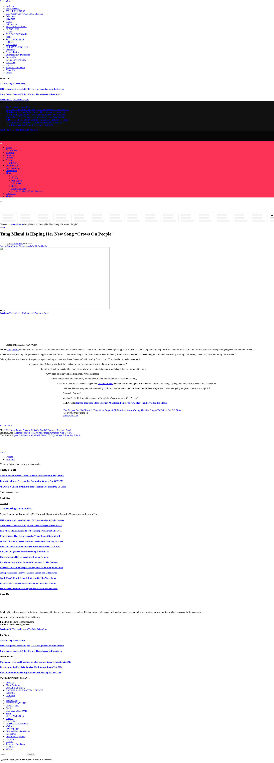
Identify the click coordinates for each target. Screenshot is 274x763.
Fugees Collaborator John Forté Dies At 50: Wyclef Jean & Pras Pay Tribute (46, 435)
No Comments (17, 243)
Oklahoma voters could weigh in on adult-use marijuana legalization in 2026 (35, 662)
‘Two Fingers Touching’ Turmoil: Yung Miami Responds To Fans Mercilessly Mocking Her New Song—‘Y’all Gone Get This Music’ (122, 410)
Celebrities (10, 16)
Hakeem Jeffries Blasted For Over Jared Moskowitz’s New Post (34, 122)
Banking (10, 152)
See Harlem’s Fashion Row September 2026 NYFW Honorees (29, 588)
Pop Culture (11, 44)
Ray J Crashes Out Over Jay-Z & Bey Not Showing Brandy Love (30, 672)
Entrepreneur (11, 24)
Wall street (10, 49)
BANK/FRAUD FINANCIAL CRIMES (24, 14)
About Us (10, 70)
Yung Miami (13, 349)
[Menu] (1, 143)
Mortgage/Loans (18, 188)
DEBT (9, 21)
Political (9, 42)
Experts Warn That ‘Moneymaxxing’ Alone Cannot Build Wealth (35, 117)
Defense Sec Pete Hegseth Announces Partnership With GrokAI (43, 433)
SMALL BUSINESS (15, 11)
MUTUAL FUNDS (15, 39)
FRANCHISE (12, 29)
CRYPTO (10, 19)
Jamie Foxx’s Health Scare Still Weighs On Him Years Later (28, 578)
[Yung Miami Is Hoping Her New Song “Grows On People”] (55, 308)
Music (8, 37)
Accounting (12, 150)
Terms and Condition (15, 67)
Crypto (9, 160)
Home (9, 147)
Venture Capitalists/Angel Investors (27, 191)
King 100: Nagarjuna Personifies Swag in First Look (29, 125)
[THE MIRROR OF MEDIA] (27, 140)
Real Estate (11, 163)
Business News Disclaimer (18, 55)
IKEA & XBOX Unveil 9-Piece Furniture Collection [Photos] (28, 583)
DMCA (9, 65)
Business (10, 6)
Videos (9, 72)
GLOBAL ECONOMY (17, 34)
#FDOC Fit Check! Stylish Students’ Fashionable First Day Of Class (37, 120)
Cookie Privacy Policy (16, 60)
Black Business (13, 8)
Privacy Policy (12, 52)
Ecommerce (12, 165)
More (8, 173)
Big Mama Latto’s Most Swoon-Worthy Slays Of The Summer (29, 562)
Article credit (6, 425)
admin (9, 243)
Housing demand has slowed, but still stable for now (24, 557)
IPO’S (14, 186)
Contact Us (11, 57)
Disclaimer (10, 62)
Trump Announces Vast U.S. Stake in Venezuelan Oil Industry (28, 573)
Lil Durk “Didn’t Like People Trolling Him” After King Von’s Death (31, 567)
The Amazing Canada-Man (12, 84)
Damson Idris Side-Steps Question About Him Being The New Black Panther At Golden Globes (121, 403)
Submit (31, 754)
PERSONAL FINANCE (17, 47)
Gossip (9, 31)
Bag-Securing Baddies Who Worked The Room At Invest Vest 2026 (31, 667)
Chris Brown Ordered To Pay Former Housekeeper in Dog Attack (31, 94)
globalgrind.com (70, 415)
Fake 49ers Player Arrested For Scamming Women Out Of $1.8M (35, 114)
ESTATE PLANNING (16, 26)
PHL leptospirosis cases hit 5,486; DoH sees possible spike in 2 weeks (32, 89)
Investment (11, 170)
